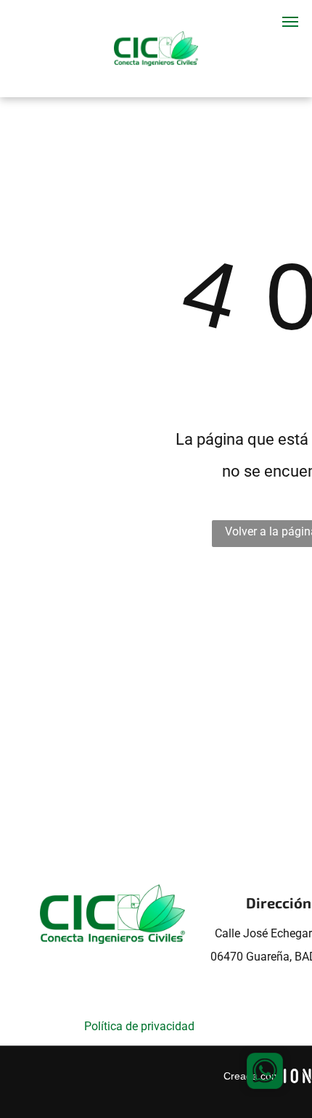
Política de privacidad (139, 1026)
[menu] (290, 21)
